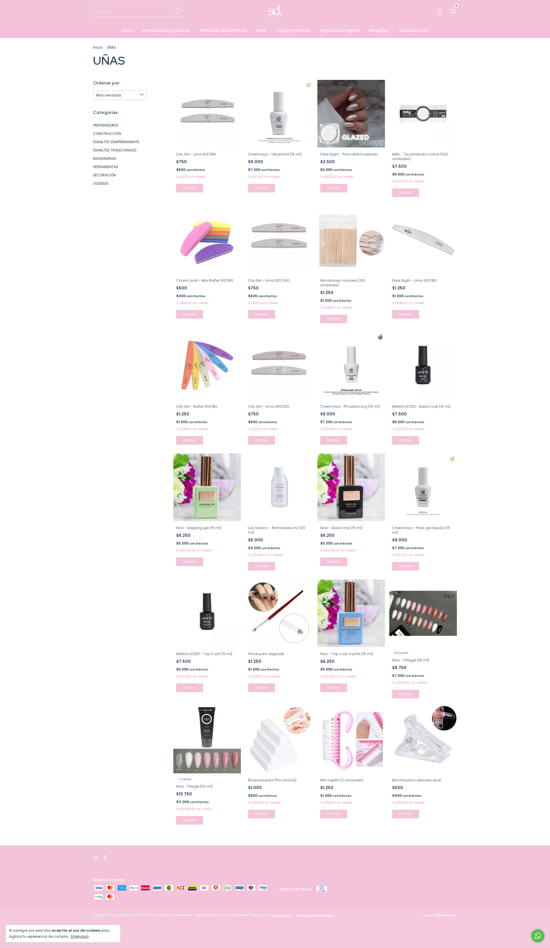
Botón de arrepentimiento (315, 915)
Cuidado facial (413, 30)
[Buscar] (177, 11)
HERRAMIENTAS (105, 166)
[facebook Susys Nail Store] (105, 857)
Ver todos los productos (166, 30)
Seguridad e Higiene (340, 30)
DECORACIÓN (104, 175)
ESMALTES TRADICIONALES (115, 150)
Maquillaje (379, 30)
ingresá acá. (281, 915)
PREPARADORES (106, 125)
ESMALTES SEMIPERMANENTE (116, 141)
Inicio (127, 30)
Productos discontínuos (223, 30)
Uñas (261, 30)
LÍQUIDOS (101, 183)
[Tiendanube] (439, 916)
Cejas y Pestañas (293, 30)
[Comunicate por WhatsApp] (537, 935)
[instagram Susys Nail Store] (95, 857)
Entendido (80, 936)
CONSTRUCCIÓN (107, 133)
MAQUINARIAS (104, 158)
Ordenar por (106, 83)
